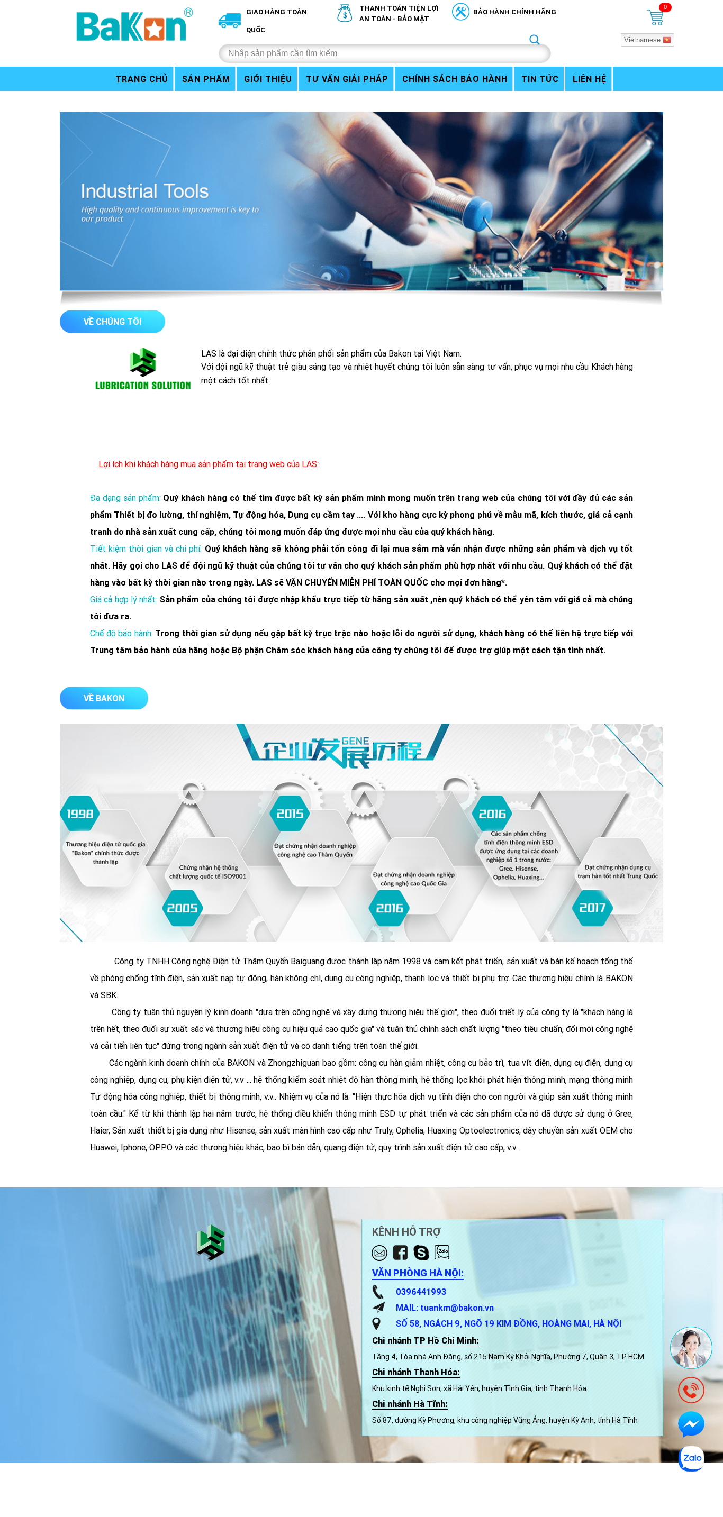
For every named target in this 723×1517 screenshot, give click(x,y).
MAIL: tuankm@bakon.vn (445, 1307)
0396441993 (421, 1291)
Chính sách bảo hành (455, 79)
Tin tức (540, 79)
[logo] (135, 24)
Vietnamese (642, 40)
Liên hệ (590, 79)
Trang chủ (141, 79)
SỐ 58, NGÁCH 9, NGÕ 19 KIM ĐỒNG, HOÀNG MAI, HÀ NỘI (508, 1323)
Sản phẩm (206, 79)
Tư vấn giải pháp (347, 79)
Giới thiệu (268, 79)
